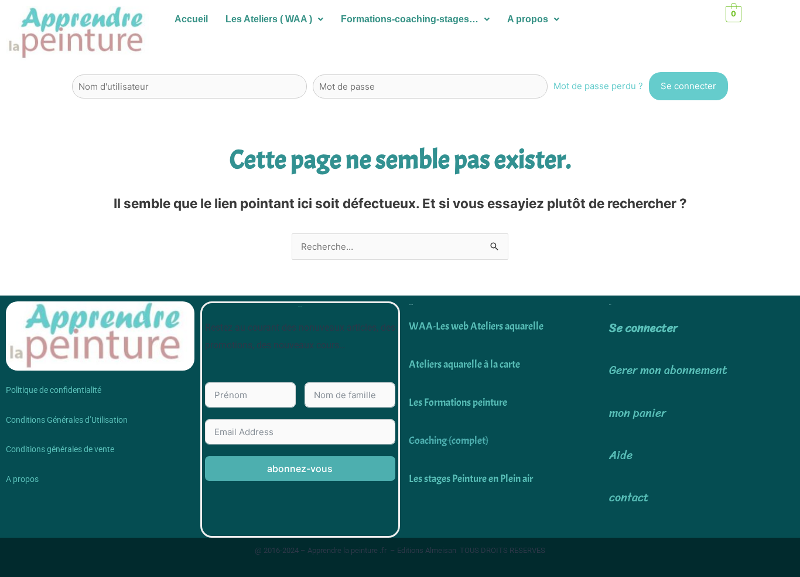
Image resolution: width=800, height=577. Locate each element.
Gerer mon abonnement (668, 370)
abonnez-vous (300, 468)
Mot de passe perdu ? (598, 85)
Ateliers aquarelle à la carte (464, 364)
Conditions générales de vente (60, 449)
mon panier (637, 413)
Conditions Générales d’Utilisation (67, 420)
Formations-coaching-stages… (409, 19)
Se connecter (643, 328)
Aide (621, 455)
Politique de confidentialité (53, 390)
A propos (527, 19)
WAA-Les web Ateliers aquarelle (476, 326)
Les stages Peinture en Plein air (471, 479)
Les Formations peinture (458, 402)
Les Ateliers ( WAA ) (268, 19)
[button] (274, 19)
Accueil (191, 19)
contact (629, 497)
